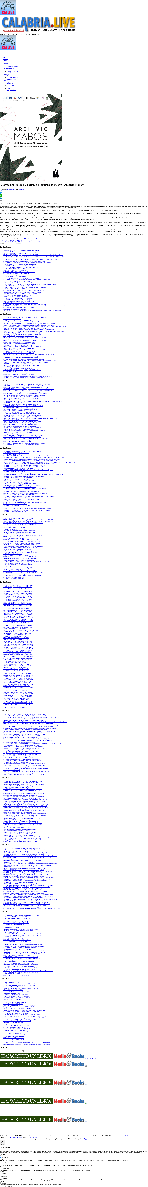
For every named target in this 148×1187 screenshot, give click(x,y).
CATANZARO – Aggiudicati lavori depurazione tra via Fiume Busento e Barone (25, 304)
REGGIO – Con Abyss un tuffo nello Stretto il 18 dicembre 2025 (21, 491)
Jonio (21, 238)
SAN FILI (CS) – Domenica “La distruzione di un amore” (19, 966)
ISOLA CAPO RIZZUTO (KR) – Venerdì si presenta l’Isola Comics (22, 421)
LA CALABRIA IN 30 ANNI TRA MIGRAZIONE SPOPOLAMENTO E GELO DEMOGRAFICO (17, 697)
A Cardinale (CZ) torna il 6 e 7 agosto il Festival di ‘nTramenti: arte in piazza (24, 261)
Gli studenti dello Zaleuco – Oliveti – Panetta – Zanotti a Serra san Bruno (23, 572)
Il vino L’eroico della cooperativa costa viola (15, 507)
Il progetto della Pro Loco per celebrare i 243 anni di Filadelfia (20, 552)
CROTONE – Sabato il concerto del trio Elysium (16, 955)
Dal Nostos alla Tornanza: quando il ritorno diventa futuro (19, 742)
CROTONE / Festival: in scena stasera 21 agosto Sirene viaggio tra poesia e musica (26, 387)
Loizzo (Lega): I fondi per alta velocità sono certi (16, 827)
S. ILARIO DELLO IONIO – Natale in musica (16, 479)
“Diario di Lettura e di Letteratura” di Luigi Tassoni (17, 996)
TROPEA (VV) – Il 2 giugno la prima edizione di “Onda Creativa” (21, 544)
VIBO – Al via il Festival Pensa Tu (12, 554)
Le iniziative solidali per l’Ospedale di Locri (15, 504)
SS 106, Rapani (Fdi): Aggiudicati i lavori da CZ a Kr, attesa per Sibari (22, 781)
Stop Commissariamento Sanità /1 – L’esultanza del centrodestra (20, 751)
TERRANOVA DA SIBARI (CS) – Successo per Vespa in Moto (21, 365)
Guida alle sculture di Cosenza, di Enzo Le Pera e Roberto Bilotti (21, 1011)
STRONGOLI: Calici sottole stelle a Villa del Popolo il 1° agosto (21, 396)
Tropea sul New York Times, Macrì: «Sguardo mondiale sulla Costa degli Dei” (24, 714)
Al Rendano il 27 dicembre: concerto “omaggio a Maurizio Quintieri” (22, 915)
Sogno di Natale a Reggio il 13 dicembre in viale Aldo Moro (19, 487)
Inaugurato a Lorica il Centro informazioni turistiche (17, 368)
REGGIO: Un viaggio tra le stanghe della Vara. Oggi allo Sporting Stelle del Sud (25, 473)
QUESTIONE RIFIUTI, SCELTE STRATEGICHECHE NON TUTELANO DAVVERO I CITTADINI (18, 678)
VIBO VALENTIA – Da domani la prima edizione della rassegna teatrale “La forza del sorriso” (29, 877)
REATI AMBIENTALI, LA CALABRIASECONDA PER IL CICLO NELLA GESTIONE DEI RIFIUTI (21, 629)
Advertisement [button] (4, 1176)
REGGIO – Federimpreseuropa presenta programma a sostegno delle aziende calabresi (26, 510)
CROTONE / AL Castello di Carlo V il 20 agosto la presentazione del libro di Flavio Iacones (28, 389)
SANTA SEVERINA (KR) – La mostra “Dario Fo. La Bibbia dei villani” (23, 406)
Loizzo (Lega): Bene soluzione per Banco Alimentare (17, 812)
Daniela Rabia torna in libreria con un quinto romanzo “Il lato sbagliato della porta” (25, 1018)
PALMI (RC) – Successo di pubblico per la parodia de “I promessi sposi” (23, 888)
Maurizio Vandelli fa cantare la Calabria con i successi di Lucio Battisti (22, 954)
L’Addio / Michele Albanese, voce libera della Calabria (18, 762)
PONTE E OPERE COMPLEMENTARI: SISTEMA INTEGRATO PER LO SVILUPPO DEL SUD (18, 685)
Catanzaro (6, 56)
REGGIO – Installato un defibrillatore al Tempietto (17, 505)
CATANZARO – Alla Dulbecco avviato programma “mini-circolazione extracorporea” (26, 279)
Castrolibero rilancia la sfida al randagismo (14, 371)
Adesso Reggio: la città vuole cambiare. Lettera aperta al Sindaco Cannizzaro (24, 734)
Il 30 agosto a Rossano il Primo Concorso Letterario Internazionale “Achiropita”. (25, 317)
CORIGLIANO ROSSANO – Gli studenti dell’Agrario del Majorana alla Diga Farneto (27, 340)
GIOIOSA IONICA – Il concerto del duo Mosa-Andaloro (19, 937)
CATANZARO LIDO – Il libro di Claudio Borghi (17, 300)
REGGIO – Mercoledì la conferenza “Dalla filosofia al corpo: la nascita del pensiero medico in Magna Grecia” (33, 474)
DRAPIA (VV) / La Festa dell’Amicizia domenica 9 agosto (19, 524)
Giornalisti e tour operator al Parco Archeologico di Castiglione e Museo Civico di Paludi (27, 376)
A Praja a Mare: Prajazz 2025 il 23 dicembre (15, 916)
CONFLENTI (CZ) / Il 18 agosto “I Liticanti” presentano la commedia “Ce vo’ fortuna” (27, 258)
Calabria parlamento (8, 68)
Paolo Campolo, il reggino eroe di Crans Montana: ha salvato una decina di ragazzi (25, 768)
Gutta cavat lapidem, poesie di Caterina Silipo (15, 1013)
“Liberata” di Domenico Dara (11, 987)
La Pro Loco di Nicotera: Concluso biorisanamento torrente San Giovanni (23, 282)
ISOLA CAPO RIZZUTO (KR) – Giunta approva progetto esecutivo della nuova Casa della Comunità (31, 418)
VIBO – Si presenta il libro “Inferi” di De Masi (16, 555)
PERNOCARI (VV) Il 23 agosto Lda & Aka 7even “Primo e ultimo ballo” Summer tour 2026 (28, 521)
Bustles (127, 1135)
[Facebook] (74, 191)
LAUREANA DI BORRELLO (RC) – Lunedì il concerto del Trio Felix (23, 944)
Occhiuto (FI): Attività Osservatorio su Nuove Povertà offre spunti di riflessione (24, 815)
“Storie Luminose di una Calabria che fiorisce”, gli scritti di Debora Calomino (24, 1010)
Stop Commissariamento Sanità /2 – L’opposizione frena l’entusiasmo (22, 753)
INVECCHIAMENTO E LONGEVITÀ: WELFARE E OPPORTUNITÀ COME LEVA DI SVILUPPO (18, 595)
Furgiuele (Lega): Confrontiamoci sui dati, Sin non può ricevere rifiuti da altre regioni (26, 792)
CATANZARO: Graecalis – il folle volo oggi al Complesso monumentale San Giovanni (27, 262)
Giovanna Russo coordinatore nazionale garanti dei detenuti (19, 767)
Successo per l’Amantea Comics (12, 319)
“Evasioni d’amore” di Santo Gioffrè (13, 990)
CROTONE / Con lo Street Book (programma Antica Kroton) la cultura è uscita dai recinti (27, 390)
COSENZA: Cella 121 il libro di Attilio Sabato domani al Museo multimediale (24, 337)
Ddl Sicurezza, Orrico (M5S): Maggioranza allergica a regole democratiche (23, 796)
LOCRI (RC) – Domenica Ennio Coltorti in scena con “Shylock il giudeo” (23, 866)
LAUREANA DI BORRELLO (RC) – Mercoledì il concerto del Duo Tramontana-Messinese (28, 943)
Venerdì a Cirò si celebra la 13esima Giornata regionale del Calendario (22, 427)
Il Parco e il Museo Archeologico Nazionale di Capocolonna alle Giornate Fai (24, 430)
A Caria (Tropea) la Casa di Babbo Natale (14, 529)
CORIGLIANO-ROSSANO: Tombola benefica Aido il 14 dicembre (22, 346)
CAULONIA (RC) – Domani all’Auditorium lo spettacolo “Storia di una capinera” (25, 902)
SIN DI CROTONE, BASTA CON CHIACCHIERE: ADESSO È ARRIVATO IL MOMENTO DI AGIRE (18, 620)
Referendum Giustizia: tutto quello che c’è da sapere (17, 756)
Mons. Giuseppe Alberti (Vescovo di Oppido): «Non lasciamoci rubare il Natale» (25, 774)
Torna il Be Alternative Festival (11, 927)
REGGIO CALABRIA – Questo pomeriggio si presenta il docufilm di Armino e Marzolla (27, 871)
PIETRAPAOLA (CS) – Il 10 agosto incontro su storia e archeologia (22, 333)
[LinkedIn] (74, 198)
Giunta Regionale (11, 79)
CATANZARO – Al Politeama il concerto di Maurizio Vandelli (20, 957)
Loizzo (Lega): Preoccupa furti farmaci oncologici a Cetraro (19, 832)
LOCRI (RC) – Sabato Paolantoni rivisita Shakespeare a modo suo (21, 862)
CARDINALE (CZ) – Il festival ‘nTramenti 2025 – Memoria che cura (22, 292)
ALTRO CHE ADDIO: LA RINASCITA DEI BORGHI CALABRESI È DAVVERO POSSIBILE (17, 589)
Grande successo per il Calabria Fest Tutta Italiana (16, 938)
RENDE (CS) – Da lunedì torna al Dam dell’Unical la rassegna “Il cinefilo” (23, 876)
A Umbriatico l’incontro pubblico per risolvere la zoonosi (18, 412)
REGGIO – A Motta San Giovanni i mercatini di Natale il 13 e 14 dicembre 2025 (25, 490)
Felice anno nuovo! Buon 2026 (11, 770)
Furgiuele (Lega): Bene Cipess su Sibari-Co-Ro (16, 787)
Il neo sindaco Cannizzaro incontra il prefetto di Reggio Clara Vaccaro (22, 745)
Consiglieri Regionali (12, 66)
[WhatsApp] (74, 195)
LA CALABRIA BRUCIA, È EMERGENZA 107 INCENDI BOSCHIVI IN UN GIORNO (16, 669)
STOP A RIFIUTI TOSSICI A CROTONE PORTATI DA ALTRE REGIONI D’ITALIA (15, 635)
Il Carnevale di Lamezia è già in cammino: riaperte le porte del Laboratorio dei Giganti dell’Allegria (30, 284)
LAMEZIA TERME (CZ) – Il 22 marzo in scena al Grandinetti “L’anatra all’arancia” (26, 904)
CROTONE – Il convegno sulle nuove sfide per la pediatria (19, 426)
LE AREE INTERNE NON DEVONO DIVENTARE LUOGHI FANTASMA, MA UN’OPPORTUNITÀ (18, 613)
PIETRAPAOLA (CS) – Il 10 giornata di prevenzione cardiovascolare (22, 334)
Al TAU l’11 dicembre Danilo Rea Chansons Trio (16, 918)
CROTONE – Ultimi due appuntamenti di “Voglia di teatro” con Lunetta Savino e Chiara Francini (30, 856)
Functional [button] (3, 1162)
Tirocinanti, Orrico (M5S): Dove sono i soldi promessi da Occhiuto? (21, 790)
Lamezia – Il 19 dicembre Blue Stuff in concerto (16, 921)
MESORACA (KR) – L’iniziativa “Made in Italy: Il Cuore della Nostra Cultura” (25, 415)
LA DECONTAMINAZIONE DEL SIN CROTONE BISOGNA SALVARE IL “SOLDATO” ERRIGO (18, 663)
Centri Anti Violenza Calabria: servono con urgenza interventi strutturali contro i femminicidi (28, 723)
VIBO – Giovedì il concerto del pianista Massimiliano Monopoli (20, 972)
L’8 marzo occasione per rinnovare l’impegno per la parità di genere (21, 759)
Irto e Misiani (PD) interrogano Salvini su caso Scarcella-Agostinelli (21, 798)
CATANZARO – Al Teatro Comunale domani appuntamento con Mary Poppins (25, 891)
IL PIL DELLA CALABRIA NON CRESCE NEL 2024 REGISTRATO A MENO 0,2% (15, 706)
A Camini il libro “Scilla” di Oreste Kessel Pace (16, 453)
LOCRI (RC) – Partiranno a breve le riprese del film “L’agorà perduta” (22, 873)
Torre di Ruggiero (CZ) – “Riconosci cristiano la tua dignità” (19, 264)
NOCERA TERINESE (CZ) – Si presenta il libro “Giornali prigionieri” (22, 293)
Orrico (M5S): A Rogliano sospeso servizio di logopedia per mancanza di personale (25, 799)
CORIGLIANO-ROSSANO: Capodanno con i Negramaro (19, 345)
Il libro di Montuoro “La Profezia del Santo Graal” (17, 1021)
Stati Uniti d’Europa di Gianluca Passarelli (14, 1002)
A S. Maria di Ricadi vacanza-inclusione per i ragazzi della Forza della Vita (23, 541)
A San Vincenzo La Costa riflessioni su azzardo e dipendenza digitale (22, 760)
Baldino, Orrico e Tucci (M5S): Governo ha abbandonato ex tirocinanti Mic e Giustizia (26, 804)
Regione (5, 63)
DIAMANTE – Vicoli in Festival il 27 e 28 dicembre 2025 (19, 342)
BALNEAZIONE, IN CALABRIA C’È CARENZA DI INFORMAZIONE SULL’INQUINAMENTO (18, 675)
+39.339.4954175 (33, 1137)
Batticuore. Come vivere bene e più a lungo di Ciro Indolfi (19, 1005)
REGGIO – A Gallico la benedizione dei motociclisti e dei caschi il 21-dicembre (25, 493)
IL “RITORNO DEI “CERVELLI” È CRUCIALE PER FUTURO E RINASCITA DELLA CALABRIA (18, 654)
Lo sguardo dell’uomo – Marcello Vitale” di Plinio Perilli (18, 1007)
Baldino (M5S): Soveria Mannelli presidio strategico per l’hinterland (21, 818)
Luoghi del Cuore (11, 90)
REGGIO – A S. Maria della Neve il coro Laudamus (17, 477)
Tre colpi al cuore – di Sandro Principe (13, 1039)
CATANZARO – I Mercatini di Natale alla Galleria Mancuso (20, 265)
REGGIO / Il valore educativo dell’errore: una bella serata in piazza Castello (24, 465)
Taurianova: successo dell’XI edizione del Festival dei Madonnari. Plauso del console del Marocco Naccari (32, 743)
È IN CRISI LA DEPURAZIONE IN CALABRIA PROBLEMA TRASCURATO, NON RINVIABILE (18, 617)
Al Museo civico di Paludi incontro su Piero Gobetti (17, 320)
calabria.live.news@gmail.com (13, 1137)
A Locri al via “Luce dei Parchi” (12, 454)
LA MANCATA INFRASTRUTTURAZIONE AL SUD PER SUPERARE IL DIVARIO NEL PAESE (17, 691)
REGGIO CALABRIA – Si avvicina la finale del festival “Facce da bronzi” (23, 890)
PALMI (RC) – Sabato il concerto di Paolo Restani (17, 940)
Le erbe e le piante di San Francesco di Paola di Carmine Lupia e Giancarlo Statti (25, 983)
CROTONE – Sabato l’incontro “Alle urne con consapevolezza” (20, 404)
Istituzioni (6, 74)
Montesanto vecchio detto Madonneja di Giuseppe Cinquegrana (20, 988)
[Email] (74, 200)
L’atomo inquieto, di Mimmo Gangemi (13, 1036)
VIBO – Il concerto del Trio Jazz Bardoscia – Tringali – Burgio (20, 967)
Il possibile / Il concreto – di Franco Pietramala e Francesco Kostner (21, 1014)
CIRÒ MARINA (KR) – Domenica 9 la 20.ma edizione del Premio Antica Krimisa (25, 393)
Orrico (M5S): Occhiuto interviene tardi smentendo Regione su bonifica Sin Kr (24, 793)
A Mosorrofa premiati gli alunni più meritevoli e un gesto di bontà (21, 497)
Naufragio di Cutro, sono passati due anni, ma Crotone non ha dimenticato (23, 434)
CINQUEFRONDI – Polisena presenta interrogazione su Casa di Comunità (23, 476)
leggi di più (87, 1139)
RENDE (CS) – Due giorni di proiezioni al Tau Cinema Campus (20, 882)
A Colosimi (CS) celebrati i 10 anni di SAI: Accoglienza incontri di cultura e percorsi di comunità (29, 728)
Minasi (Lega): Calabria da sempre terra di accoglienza (18, 820)
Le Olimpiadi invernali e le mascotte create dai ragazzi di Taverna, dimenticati (24, 763)
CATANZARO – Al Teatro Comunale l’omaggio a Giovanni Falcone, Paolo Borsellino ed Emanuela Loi (31, 908)
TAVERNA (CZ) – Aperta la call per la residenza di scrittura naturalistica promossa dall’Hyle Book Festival (32, 310)
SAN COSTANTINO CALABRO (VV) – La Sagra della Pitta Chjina (22, 535)
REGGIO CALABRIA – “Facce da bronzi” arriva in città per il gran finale (23, 854)
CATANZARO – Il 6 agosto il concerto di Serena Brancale (19, 926)
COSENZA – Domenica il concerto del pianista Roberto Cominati (21, 964)
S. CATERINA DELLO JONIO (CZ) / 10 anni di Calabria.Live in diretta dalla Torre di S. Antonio (30, 259)
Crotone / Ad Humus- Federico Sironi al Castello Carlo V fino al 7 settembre (24, 395)
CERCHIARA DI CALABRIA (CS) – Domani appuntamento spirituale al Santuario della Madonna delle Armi (33, 331)
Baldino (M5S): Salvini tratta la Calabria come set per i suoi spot (20, 782)
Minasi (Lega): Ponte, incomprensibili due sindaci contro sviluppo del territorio (24, 813)
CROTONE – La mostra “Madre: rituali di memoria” (17, 410)
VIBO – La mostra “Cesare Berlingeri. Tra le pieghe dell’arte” (20, 560)
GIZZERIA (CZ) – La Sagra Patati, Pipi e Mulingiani (17, 298)
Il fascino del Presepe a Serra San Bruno (14, 578)
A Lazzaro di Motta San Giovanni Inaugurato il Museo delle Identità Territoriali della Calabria (28, 496)
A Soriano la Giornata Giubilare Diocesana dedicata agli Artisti (20, 571)
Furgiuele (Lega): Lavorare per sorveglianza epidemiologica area (20, 803)
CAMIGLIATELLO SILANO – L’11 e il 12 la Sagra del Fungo (20, 356)
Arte (8, 82)
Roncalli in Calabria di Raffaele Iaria (13, 1022)
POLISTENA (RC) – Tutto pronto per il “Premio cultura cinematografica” (23, 870)
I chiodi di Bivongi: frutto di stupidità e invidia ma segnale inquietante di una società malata (28, 726)
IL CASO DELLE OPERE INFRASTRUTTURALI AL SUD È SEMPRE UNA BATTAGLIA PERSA (17, 651)
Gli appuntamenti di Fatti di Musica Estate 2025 (16, 923)
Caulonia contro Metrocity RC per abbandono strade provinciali (20, 501)
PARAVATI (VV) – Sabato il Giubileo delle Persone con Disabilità (21, 543)
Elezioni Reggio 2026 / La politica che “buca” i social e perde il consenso (23, 746)
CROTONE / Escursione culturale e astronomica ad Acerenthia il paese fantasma (25, 386)
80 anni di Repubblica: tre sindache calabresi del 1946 (18, 757)
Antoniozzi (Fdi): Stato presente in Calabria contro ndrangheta (20, 795)
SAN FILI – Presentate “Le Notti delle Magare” (16, 373)
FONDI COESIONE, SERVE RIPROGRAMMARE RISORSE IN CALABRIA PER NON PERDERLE (18, 626)
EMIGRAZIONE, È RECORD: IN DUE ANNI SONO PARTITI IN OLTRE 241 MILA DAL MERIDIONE (18, 672)
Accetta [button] (75, 1139)
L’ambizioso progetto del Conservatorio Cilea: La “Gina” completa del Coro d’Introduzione (28, 971)
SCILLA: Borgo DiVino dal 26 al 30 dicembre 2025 (17, 482)
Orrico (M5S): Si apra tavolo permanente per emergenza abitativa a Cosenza (24, 840)
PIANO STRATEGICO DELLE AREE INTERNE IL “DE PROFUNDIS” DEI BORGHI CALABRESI (18, 648)
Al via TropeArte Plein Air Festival (12, 533)
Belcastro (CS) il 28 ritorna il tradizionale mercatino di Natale (19, 343)
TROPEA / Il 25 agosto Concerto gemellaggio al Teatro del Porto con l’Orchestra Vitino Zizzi (28, 520)
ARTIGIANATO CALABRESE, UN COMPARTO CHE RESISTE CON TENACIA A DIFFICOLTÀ (17, 601)
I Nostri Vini (10, 85)
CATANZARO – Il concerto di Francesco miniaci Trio (18, 963)
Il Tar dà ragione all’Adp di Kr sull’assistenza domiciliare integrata (21, 444)
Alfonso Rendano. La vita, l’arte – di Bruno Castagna (17, 1031)
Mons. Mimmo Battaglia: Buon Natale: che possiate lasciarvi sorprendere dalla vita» (26, 771)
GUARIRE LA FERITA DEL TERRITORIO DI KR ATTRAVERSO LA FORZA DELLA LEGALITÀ (18, 703)
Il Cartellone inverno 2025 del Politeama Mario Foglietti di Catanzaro (22, 848)
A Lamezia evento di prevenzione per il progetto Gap (17, 295)
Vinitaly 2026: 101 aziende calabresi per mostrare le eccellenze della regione (24, 748)
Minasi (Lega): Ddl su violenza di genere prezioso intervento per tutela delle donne (25, 807)
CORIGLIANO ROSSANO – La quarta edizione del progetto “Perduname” (24, 946)
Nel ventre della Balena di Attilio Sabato (14, 1027)
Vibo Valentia (7, 62)
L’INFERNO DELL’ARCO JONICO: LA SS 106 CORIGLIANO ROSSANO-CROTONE (17, 666)
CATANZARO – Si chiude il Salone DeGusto (16, 273)
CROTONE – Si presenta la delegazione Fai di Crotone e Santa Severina (23, 435)
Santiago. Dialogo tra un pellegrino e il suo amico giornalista (19, 1019)
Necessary (5, 1157)
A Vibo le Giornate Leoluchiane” (12, 566)
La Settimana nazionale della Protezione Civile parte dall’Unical (20, 357)
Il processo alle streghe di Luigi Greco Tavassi (15, 994)
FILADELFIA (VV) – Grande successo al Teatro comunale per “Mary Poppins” (25, 853)
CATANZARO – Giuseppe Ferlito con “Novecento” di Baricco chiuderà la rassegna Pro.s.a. (28, 857)
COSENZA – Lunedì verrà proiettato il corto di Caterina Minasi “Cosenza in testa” (25, 874)
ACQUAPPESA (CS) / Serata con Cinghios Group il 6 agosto (20, 336)
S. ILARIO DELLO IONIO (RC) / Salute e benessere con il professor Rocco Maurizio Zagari (28, 463)
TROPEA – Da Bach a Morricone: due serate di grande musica (20, 929)
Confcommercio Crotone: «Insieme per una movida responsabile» (21, 398)
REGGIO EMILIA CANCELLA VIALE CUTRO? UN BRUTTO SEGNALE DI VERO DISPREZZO (17, 592)
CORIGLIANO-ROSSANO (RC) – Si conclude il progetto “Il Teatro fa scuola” (25, 884)
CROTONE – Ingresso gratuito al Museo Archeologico (18, 441)
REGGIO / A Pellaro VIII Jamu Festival (14, 471)
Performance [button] (3, 1167)
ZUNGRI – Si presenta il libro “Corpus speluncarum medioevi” (20, 558)
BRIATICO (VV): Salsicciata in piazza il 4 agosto (16, 526)
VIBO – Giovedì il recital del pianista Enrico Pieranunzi (18, 961)
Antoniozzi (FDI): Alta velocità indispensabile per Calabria (19, 833)
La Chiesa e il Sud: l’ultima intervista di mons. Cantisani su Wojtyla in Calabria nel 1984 (27, 1044)
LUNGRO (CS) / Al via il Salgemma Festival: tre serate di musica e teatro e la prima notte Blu (28, 329)
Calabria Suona (11, 88)
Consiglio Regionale (12, 77)
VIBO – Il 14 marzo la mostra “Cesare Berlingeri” (17, 563)
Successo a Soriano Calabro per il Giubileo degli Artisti (18, 568)
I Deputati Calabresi (12, 71)
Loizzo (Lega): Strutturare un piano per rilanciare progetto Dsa (20, 816)
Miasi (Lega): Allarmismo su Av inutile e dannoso (16, 830)
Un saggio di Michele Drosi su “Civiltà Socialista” (17, 997)
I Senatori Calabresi (12, 73)
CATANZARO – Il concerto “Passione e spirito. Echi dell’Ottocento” (22, 935)
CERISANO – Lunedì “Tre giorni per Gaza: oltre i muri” (18, 374)
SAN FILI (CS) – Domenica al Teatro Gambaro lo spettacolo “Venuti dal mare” (25, 905)
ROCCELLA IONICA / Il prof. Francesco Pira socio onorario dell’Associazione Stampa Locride (29, 456)
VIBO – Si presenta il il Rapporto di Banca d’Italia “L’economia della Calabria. (24, 540)
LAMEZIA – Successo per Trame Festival (14, 309)
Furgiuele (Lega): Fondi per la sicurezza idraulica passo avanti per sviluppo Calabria (26, 801)
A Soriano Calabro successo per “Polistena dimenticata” (18, 518)
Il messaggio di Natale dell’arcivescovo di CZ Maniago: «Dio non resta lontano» (25, 773)
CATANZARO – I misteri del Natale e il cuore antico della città (20, 267)
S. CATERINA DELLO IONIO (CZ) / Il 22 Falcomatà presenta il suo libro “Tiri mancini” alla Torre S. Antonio (33, 256)
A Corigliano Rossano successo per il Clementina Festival (19, 351)
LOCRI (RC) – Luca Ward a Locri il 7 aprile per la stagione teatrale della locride (25, 880)
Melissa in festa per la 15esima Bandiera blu (15, 399)
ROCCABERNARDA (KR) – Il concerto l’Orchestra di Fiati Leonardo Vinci (24, 952)
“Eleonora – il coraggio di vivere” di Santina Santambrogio (19, 985)
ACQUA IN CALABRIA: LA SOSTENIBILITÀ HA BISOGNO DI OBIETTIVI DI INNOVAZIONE (18, 700)
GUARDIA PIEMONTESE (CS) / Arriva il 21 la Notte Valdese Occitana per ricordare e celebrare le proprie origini (34, 326)
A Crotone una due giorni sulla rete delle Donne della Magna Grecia (21, 413)
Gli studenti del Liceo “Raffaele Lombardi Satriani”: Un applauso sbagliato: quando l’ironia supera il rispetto (32, 401)
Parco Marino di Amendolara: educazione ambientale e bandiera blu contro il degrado (26, 739)
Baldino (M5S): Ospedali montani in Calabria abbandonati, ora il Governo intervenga (26, 837)
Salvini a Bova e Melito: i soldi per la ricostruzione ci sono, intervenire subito (24, 765)
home (4, 54)
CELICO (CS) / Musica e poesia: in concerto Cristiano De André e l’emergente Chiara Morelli (28, 325)
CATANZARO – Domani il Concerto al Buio (15, 974)
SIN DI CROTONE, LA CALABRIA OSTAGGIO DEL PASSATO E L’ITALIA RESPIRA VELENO (17, 641)
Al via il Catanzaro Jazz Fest (11, 932)
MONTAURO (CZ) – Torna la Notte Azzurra (15, 296)
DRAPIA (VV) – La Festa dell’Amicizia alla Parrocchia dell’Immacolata (23, 523)
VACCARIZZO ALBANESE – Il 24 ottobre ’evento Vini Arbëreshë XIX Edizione (22, 242)
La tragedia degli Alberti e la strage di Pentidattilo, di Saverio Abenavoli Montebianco (26, 1042)
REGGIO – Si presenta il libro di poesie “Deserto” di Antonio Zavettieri (22, 451)
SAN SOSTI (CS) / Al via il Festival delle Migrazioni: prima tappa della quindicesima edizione (29, 323)
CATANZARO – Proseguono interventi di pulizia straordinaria (20, 307)
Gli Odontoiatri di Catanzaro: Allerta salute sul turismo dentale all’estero (22, 278)
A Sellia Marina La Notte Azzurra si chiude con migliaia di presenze (21, 252)
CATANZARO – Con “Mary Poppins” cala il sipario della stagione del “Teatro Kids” (26, 887)
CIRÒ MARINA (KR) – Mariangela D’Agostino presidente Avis (21, 423)
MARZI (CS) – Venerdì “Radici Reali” (14, 339)
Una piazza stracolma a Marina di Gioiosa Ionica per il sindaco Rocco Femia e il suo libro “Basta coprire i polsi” (33, 725)
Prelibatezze (10, 83)
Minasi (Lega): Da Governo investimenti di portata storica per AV (21, 821)
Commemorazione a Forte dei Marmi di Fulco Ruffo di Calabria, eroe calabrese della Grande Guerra (30, 719)
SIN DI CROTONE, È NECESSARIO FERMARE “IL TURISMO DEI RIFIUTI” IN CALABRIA (17, 607)
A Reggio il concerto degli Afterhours (13, 924)
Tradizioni (9, 87)
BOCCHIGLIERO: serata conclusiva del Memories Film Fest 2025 (21, 363)
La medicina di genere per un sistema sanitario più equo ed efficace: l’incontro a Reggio (27, 508)
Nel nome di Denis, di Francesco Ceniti (14, 1035)
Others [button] (2, 1181)
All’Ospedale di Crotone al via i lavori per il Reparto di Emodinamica (22, 437)
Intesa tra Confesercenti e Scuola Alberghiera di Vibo (17, 574)
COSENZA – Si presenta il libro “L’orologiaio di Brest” (18, 353)
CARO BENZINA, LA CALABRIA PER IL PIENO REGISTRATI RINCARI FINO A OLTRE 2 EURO (18, 694)
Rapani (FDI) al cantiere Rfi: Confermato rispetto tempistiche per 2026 (22, 786)
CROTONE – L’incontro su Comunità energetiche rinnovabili (20, 417)
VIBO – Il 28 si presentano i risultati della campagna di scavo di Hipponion (23, 546)
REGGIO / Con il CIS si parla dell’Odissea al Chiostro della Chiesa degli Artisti (25, 467)
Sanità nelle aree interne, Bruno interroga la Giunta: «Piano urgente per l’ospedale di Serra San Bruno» (31, 717)
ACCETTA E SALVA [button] (6, 1186)
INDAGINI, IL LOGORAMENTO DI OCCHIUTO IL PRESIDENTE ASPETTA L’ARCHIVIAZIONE (17, 598)
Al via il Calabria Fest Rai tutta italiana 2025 (15, 941)
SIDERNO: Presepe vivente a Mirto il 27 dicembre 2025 (18, 480)
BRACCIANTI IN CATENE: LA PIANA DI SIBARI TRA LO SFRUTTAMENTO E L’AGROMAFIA (18, 688)
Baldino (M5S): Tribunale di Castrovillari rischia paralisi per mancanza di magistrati (25, 810)
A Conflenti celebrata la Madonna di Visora (15, 289)
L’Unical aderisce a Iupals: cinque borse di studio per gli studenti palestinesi (23, 359)
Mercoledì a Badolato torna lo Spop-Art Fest (15, 253)
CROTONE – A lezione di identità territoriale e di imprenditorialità (21, 429)
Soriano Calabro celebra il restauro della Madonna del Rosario (20, 547)
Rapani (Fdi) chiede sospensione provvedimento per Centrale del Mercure (23, 824)
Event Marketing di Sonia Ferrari (12, 1041)
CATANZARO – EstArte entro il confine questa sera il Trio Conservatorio (23, 290)
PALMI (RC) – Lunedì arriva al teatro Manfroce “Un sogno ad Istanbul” (23, 897)
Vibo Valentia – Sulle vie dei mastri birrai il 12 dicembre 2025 (20, 530)
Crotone (5, 59)
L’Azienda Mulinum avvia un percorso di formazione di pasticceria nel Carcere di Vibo (26, 561)
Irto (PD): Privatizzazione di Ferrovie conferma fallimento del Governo (22, 823)
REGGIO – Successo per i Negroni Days (14, 511)
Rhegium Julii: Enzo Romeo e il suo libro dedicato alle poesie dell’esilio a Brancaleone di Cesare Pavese (31, 731)
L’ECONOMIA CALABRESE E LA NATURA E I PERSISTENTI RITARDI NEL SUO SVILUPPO (17, 682)
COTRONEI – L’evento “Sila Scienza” (14, 403)
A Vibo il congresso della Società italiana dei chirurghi (18, 551)
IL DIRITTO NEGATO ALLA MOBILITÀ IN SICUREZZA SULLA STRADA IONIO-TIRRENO (18, 623)
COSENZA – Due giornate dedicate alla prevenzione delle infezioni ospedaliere (25, 350)
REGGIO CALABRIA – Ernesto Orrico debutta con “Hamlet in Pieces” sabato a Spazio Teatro (29, 879)
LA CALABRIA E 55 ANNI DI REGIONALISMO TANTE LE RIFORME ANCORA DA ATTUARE (17, 610)
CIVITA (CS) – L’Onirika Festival (12, 367)
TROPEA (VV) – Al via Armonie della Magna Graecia (18, 930)
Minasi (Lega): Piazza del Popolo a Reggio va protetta (18, 835)
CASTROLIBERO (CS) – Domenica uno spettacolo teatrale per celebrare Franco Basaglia (28, 894)
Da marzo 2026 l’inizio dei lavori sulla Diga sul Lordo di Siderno (21, 499)
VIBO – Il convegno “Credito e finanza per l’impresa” (18, 564)
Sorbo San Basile (32, 238)
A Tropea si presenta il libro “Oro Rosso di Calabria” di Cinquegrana (22, 575)
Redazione (21, 189)
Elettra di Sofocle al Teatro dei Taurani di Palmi (16, 851)
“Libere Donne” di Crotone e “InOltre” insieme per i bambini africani (22, 440)
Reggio (5, 60)
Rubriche (5, 80)
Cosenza (5, 57)
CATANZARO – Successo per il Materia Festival (16, 281)
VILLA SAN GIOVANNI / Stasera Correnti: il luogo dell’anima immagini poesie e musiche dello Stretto (31, 459)
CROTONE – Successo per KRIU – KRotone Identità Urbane (20, 409)
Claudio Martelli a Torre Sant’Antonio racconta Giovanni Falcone (21, 250)
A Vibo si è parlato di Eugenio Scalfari (13, 577)
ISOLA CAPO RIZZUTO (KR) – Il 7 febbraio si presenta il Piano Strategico (24, 443)
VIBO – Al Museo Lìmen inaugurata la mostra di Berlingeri (19, 557)
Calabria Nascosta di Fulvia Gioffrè (13, 1004)
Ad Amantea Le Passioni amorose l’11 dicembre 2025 (18, 920)
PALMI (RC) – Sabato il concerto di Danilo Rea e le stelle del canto (21, 958)
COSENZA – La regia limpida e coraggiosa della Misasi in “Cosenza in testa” (24, 868)
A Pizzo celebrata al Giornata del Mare (13, 538)
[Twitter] (74, 193)
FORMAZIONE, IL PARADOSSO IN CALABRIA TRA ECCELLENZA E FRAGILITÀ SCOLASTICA (18, 604)
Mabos (25, 238)
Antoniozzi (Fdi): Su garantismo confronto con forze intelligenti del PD (22, 838)
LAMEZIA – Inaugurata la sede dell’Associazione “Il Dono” (19, 301)
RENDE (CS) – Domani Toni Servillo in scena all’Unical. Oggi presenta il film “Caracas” (27, 907)
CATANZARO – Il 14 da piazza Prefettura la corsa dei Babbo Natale (22, 269)
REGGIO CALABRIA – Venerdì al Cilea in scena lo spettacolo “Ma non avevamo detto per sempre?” (31, 899)
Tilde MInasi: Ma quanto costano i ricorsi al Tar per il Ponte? (19, 829)
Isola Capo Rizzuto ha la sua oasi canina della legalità (17, 432)
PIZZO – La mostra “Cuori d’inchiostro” (14, 569)
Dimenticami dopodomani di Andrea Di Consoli (16, 991)
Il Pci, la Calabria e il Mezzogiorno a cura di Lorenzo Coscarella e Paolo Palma (24, 1016)
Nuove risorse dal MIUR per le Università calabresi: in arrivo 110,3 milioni (23, 736)
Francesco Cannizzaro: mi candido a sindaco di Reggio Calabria (20, 754)
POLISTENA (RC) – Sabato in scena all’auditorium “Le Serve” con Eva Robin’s (25, 859)
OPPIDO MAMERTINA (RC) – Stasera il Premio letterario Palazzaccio (22, 737)
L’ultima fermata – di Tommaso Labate (13, 1038)
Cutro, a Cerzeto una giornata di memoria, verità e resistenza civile (21, 322)
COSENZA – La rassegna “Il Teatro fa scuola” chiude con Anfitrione (22, 860)
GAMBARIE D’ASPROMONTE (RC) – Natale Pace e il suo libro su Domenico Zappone (28, 470)
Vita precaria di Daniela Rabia (11, 993)
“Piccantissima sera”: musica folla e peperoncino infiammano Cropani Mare (23, 732)
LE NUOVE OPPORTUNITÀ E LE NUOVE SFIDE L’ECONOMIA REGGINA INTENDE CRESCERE (18, 657)
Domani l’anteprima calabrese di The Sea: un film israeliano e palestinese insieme (25, 729)
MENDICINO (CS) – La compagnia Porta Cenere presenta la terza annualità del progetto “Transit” (30, 863)
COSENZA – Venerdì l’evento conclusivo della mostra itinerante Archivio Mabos (25, 362)
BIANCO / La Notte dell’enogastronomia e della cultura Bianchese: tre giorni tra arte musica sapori (30, 460)
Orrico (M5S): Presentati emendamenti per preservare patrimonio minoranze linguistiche (27, 826)
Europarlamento (11, 76)
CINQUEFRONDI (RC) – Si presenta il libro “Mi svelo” (18, 494)
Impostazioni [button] (80, 1139)
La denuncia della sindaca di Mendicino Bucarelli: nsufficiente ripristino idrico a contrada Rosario (29, 360)
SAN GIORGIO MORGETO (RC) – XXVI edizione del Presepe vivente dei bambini (26, 484)
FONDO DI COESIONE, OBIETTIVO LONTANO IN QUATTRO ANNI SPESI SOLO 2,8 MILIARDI (18, 632)
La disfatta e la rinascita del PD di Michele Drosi (16, 1028)
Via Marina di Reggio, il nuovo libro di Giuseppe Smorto (18, 1008)
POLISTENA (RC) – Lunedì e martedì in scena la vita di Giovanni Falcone (23, 893)
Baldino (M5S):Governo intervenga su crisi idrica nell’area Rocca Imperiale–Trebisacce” (27, 784)
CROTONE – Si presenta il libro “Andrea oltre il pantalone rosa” (21, 424)
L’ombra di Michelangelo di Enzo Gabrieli (14, 1030)
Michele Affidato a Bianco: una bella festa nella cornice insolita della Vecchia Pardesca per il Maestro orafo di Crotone (35, 722)
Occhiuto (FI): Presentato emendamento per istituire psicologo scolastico (22, 789)
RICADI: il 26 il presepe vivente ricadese (14, 527)
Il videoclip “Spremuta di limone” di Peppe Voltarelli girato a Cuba (21, 969)
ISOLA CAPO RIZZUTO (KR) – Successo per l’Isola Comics (20, 420)
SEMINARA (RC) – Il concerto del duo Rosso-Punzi (17, 949)
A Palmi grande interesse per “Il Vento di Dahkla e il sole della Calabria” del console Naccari (28, 740)
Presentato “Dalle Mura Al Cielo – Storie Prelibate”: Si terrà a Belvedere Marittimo (25, 715)
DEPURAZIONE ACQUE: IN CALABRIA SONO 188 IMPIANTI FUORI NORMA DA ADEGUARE (17, 660)
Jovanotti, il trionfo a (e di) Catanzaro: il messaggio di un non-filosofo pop (23, 720)
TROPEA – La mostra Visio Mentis (13, 537)
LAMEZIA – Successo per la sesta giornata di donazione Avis (20, 275)
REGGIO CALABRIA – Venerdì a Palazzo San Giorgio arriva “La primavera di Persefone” (28, 896)
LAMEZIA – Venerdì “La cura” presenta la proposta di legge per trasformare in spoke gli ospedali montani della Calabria (36, 306)
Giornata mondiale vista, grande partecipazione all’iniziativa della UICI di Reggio (25, 502)
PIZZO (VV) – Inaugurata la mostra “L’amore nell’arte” (18, 549)
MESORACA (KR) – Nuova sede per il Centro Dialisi (18, 407)
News (8, 65)
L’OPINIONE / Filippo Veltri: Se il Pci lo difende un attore (16, 240)
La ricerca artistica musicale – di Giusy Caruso (16, 1025)
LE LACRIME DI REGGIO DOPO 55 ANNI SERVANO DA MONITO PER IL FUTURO (16, 638)
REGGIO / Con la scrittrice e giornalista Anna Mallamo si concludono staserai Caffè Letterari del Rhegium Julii (33, 457)
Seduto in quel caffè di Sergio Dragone (13, 1033)
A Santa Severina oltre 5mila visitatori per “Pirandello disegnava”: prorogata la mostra (26, 384)
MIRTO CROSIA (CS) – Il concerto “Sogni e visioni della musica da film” (23, 950)
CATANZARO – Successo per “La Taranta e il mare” (18, 286)
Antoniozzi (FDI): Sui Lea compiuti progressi (15, 809)
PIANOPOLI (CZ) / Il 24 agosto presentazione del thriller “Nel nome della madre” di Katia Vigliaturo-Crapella (33, 255)
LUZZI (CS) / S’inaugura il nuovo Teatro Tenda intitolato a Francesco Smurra (24, 328)
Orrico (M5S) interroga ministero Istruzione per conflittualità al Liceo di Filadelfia (25, 806)
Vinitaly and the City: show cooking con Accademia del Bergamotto (21, 468)
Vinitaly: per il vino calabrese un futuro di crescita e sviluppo (19, 750)
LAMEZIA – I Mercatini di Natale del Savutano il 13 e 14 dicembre (21, 270)
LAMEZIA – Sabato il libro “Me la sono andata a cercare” (19, 272)
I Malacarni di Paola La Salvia (11, 982)
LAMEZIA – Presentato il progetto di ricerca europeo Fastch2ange (21, 303)
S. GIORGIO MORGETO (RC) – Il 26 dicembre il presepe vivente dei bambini (25, 488)
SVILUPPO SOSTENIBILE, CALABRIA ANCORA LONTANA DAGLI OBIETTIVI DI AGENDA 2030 (18, 644)
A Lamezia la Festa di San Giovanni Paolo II (15, 276)
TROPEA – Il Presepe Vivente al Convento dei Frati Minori (19, 532)
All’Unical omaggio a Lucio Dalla (12, 960)
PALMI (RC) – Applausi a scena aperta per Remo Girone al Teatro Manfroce (24, 901)
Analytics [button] (2, 1171)
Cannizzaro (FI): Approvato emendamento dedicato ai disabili (20, 841)
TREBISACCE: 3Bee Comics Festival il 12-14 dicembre (18, 348)
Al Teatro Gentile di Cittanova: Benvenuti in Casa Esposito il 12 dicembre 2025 (25, 849)
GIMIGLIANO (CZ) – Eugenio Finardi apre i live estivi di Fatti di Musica (23, 933)
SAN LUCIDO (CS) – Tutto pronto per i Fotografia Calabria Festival (22, 370)
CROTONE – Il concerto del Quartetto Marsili (16, 975)
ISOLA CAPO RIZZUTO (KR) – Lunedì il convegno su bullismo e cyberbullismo (25, 438)
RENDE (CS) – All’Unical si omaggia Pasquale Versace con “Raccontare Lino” (25, 377)
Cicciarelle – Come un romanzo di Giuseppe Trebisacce (12, 1000)
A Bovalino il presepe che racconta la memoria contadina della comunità (22, 485)
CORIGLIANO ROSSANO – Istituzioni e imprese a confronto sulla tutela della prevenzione (28, 354)
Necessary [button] (3, 1155)
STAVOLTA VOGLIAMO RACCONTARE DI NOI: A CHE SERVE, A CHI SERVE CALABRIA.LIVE (18, 586)
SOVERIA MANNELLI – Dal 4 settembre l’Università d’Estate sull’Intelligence (25, 287)
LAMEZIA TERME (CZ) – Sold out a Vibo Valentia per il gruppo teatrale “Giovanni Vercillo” (29, 865)
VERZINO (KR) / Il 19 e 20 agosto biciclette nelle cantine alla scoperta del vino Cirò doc (27, 392)
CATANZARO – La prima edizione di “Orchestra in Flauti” (19, 947)
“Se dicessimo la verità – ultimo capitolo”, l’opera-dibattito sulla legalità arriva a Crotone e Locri (29, 885)
